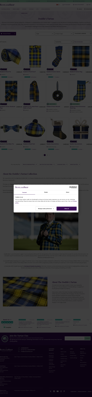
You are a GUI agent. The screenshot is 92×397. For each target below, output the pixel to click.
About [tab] (67, 192)
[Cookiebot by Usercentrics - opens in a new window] (70, 187)
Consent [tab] (24, 192)
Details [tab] (46, 192)
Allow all (66, 208)
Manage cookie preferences (45, 208)
